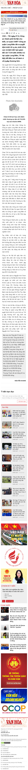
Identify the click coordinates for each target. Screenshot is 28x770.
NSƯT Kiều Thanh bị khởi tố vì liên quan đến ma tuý (18, 424)
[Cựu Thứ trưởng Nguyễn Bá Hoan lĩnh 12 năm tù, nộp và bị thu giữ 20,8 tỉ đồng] (7, 512)
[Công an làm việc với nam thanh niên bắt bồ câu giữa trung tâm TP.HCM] (7, 479)
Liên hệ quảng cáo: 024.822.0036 (9, 754)
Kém (6, 597)
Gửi (4, 601)
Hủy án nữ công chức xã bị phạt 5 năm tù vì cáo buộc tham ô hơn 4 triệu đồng (19, 491)
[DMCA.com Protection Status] (5, 742)
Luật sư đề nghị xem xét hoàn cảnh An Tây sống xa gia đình (19, 457)
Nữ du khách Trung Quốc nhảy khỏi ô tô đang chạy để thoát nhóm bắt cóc (18, 467)
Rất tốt (7, 594)
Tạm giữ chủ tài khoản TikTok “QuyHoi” (17, 626)
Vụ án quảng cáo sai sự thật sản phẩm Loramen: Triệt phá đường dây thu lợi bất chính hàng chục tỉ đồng (18, 637)
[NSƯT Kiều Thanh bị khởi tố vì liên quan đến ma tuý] (7, 424)
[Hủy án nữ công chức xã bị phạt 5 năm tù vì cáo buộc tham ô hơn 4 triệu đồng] (7, 491)
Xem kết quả (10, 601)
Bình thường (8, 596)
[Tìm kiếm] (25, 3)
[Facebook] (7, 33)
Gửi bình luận (22, 401)
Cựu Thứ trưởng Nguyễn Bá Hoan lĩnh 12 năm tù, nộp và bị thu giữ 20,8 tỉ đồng (19, 512)
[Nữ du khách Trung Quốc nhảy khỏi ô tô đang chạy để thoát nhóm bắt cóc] (7, 467)
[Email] (9, 33)
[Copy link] (11, 33)
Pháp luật (15, 427)
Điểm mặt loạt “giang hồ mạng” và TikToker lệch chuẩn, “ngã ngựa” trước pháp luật (19, 413)
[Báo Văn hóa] (14, 2)
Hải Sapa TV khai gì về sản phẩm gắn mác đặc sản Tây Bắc (19, 502)
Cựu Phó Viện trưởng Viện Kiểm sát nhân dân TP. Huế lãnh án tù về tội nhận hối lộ (19, 434)
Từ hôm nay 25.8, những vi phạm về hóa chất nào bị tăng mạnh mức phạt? (19, 446)
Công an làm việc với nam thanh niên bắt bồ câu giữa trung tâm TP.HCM (19, 479)
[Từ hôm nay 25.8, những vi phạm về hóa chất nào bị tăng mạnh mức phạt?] (7, 446)
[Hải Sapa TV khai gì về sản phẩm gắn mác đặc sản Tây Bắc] (7, 502)
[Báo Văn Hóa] (14, 722)
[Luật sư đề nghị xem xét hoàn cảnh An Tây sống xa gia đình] (7, 458)
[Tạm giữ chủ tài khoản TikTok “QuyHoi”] (5, 627)
